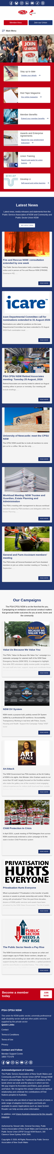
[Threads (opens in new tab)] (43, 3)
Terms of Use (7, 1040)
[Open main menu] (3, 30)
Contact (5, 1030)
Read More (44, 283)
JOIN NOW (46, 994)
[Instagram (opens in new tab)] (22, 3)
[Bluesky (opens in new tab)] (16, 3)
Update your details (29, 75)
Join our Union (40, 23)
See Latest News (27, 225)
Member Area (16, 23)
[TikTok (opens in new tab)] (37, 3)
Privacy (5, 1045)
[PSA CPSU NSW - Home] (27, 12)
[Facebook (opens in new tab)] (11, 3)
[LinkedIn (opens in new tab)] (27, 3)
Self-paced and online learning (33, 183)
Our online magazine (29, 97)
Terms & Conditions (10, 1035)
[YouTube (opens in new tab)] (32, 3)
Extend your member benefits (33, 118)
